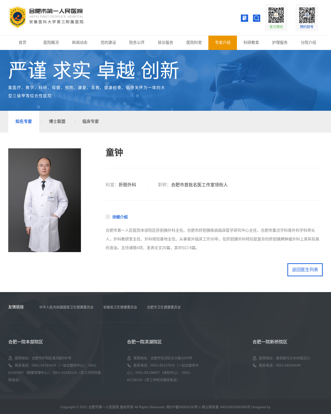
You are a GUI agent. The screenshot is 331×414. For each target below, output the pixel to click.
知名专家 (24, 121)
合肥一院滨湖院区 (144, 342)
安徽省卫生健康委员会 (120, 307)
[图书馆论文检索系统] (244, 18)
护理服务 (280, 42)
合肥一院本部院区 (25, 342)
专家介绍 (222, 42)
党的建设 (108, 42)
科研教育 (251, 42)
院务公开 (137, 42)
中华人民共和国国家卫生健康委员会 (66, 307)
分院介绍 (308, 42)
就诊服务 (165, 42)
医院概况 (51, 42)
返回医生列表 (305, 269)
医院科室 (194, 42)
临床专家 (90, 121)
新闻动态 (79, 42)
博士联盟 (57, 121)
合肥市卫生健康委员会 (164, 307)
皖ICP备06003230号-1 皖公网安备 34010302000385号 (208, 407)
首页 (22, 42)
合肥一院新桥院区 (269, 342)
